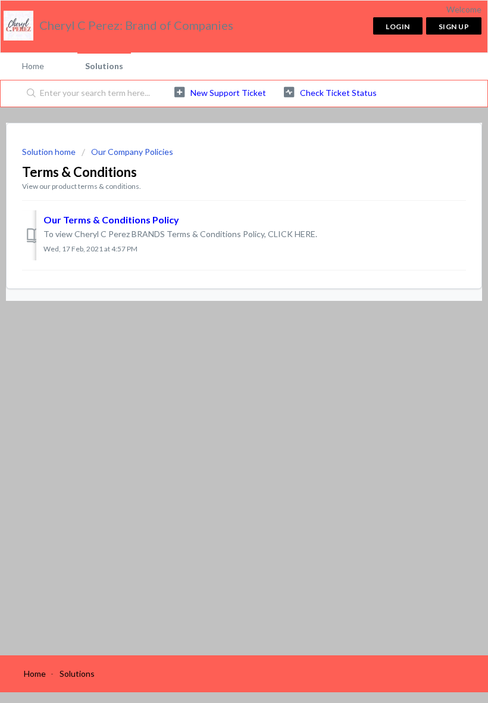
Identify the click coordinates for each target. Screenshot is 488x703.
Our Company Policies (132, 152)
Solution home (49, 152)
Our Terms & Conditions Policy (111, 219)
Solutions (104, 66)
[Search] (29, 93)
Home (33, 66)
